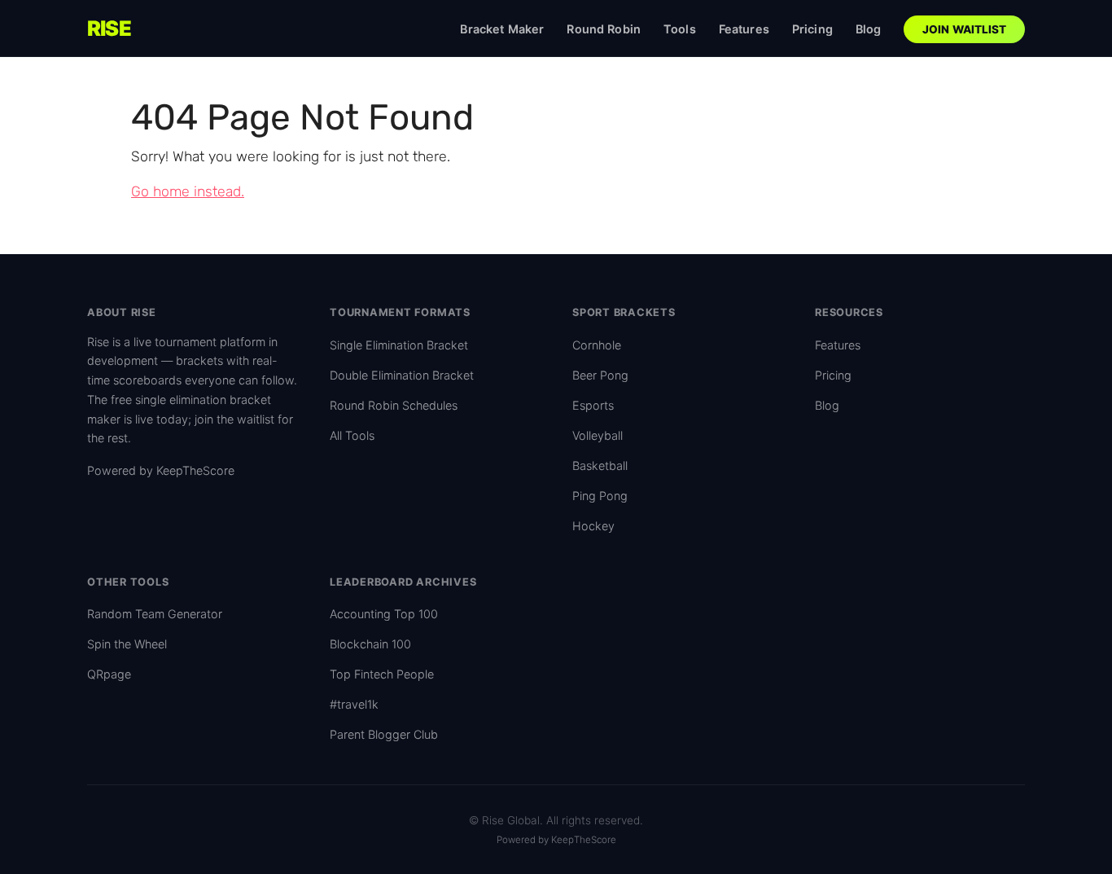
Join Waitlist (964, 29)
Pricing (812, 29)
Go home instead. (187, 191)
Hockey (593, 526)
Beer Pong (600, 375)
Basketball (600, 465)
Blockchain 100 (370, 644)
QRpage (109, 674)
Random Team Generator (154, 614)
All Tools (352, 435)
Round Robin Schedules (393, 405)
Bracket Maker (502, 29)
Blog (869, 29)
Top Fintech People (382, 674)
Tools (679, 29)
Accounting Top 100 (384, 614)
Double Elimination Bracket (402, 375)
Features (744, 29)
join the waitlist (234, 419)
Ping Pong (600, 496)
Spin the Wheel (127, 644)
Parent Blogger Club (384, 734)
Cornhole (596, 345)
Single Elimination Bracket (399, 345)
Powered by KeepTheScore (160, 470)
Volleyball (597, 435)
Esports (593, 405)
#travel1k (354, 704)
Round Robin (604, 29)
